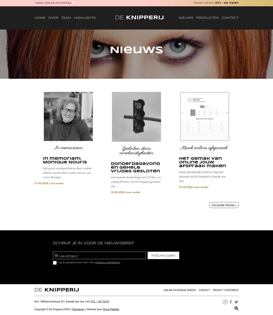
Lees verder (49, 183)
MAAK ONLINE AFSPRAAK (53, 3)
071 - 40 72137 (227, 3)
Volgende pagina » (224, 205)
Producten (207, 18)
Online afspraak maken (180, 290)
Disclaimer (78, 309)
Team (66, 18)
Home (40, 18)
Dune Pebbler (111, 309)
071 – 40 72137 (100, 301)
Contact (230, 18)
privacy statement (107, 263)
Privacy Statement (226, 290)
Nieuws (186, 18)
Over (53, 18)
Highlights (85, 18)
